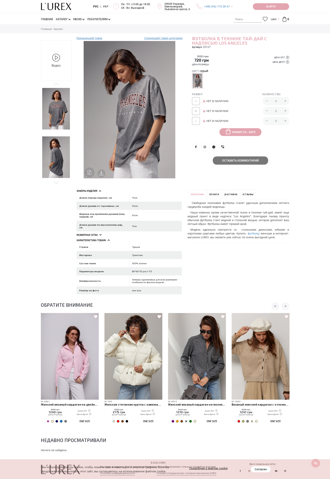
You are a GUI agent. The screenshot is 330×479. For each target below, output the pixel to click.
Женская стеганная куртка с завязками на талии (133, 404)
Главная (46, 29)
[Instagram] (205, 147)
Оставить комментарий (240, 160)
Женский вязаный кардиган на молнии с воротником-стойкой (197, 404)
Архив (58, 29)
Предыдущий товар (89, 38)
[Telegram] (214, 147)
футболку (254, 233)
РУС (96, 6)
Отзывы (248, 194)
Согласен (261, 469)
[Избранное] (265, 19)
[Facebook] (196, 147)
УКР (105, 6)
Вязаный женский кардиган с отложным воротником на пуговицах (261, 404)
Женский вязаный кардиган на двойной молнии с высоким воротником (70, 404)
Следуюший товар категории (163, 38)
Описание (197, 194)
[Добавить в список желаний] (96, 317)
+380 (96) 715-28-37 (217, 6)
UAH (273, 19)
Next (56, 182)
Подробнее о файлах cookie (208, 468)
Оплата (214, 194)
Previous (56, 84)
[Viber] (223, 147)
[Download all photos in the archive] (90, 172)
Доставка (230, 194)
